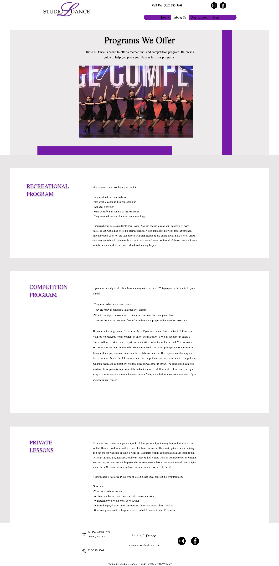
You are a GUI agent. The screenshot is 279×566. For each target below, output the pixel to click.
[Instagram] (214, 5)
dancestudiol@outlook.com (142, 347)
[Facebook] (223, 5)
